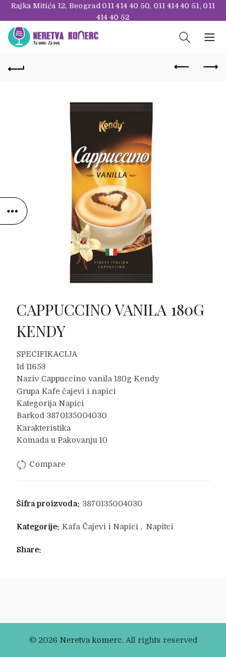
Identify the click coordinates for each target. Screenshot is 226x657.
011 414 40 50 (126, 6)
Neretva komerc (91, 640)
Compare (47, 464)
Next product (209, 67)
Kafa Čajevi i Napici (100, 526)
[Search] (185, 37)
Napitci (159, 526)
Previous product (182, 67)
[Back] (16, 67)
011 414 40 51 (177, 6)
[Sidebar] (13, 211)
